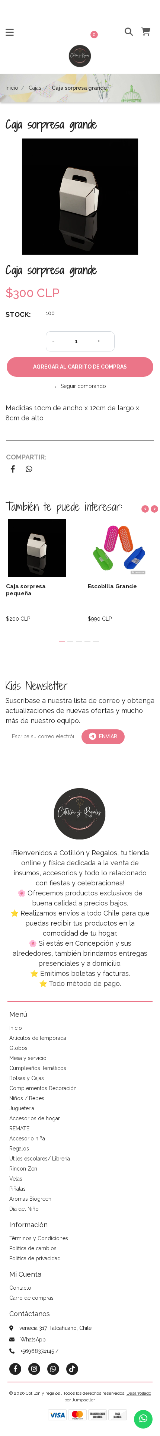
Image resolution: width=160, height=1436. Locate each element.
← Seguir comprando (80, 386)
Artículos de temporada (37, 1038)
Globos (18, 1048)
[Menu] (10, 34)
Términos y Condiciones (38, 1238)
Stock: (18, 314)
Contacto (20, 1288)
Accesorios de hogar (34, 1118)
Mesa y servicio (28, 1058)
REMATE (19, 1128)
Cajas (35, 88)
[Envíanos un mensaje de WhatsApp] (143, 1419)
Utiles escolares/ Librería (39, 1159)
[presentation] (145, 509)
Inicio (12, 88)
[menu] (141, 32)
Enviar (108, 736)
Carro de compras (31, 1298)
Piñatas (17, 1189)
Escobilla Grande (112, 586)
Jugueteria (21, 1108)
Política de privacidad (35, 1258)
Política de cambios (33, 1248)
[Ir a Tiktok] (72, 1369)
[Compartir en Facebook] (13, 470)
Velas (15, 1179)
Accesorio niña (27, 1139)
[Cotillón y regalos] (80, 58)
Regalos (19, 1149)
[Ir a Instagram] (34, 1369)
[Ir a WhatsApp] (53, 1369)
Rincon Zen (23, 1169)
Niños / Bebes (26, 1098)
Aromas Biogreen (30, 1199)
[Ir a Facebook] (15, 1368)
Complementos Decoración (43, 1088)
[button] (125, 32)
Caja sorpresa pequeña (26, 589)
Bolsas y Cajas (26, 1078)
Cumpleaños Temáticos (37, 1068)
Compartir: (26, 457)
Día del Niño (24, 1209)
